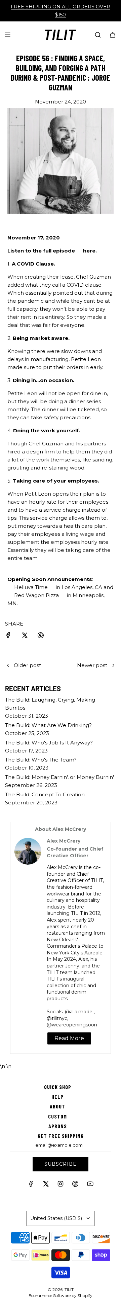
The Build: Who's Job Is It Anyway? (49, 742)
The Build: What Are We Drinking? (48, 725)
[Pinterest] (75, 1185)
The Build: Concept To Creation (45, 794)
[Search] (97, 34)
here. (90, 250)
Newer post (92, 665)
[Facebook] (31, 1185)
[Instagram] (60, 1185)
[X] (45, 1185)
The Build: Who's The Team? (41, 759)
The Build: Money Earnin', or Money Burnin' (59, 777)
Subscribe (60, 1164)
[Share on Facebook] (8, 636)
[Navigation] (7, 34)
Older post (27, 665)
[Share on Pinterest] (40, 636)
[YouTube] (90, 1185)
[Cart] (112, 34)
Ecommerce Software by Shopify (60, 1295)
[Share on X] (24, 636)
